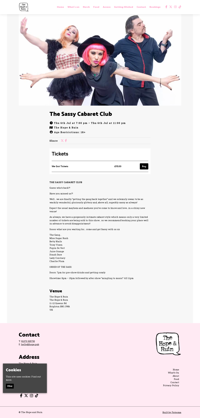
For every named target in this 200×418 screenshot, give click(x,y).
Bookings (154, 7)
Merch (86, 7)
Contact (141, 7)
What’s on (73, 7)
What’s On (173, 372)
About (176, 375)
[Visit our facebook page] (165, 7)
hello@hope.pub (30, 344)
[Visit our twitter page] (170, 7)
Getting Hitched (123, 7)
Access (107, 7)
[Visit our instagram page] (175, 7)
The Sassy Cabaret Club (80, 114)
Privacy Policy (171, 385)
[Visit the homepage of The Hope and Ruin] (24, 7)
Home (60, 7)
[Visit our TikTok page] (179, 7)
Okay (9, 386)
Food (96, 7)
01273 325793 (28, 341)
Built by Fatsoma (172, 412)
